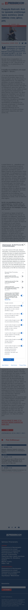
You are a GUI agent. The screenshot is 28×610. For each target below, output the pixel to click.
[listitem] (14, 273)
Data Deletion (5, 365)
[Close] (24, 245)
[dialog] (14, 305)
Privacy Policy (22, 365)
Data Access (14, 365)
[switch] (22, 276)
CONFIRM (8, 359)
